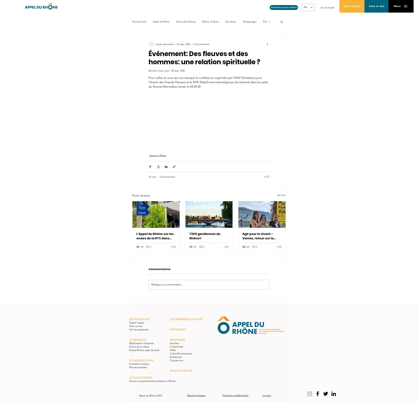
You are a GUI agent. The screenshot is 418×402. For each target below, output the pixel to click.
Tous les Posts (139, 21)
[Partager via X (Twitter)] (158, 166)
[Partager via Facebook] (150, 166)
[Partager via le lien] (174, 166)
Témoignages (250, 21)
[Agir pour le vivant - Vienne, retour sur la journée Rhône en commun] (262, 214)
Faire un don (136, 326)
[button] (376, 6)
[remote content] (209, 119)
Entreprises (176, 357)
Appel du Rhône (161, 21)
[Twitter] (325, 394)
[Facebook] (317, 394)
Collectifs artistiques (181, 353)
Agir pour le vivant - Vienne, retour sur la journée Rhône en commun (258, 236)
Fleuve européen (138, 367)
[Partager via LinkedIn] (166, 166)
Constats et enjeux (139, 363)
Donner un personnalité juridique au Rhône (152, 381)
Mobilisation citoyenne (141, 343)
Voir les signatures (139, 329)
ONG (173, 350)
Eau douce (230, 21)
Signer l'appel (137, 322)
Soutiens (174, 343)
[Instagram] (309, 394)
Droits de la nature (139, 346)
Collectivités (176, 346)
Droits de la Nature (186, 21)
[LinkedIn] (333, 394)
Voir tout (281, 195)
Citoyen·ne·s (176, 360)
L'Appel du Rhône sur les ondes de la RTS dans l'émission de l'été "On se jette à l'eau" (155, 236)
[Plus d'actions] (267, 44)
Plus (265, 21)
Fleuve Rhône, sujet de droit (144, 350)
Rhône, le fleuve (210, 21)
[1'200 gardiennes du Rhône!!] (209, 214)
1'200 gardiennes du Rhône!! (204, 236)
